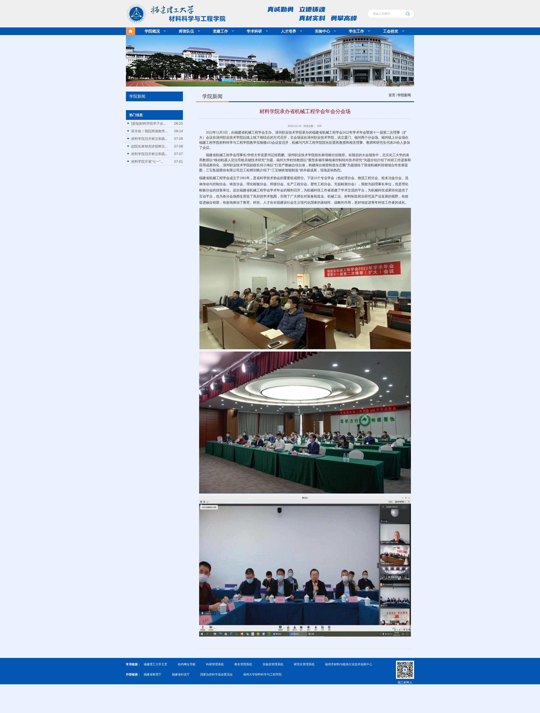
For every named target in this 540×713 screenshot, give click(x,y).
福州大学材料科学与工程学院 (262, 674)
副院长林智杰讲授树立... (149, 146)
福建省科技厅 (181, 674)
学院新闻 (404, 95)
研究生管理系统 (304, 664)
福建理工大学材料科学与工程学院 (173, 12)
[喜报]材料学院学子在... (148, 123)
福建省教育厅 (152, 674)
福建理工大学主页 (155, 664)
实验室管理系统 (273, 664)
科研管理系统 (215, 664)
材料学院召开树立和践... (149, 139)
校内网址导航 (187, 664)
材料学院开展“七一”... (147, 161)
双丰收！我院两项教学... (149, 131)
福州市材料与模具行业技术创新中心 (348, 664)
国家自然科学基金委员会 (216, 674)
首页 (392, 95)
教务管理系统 (243, 664)
